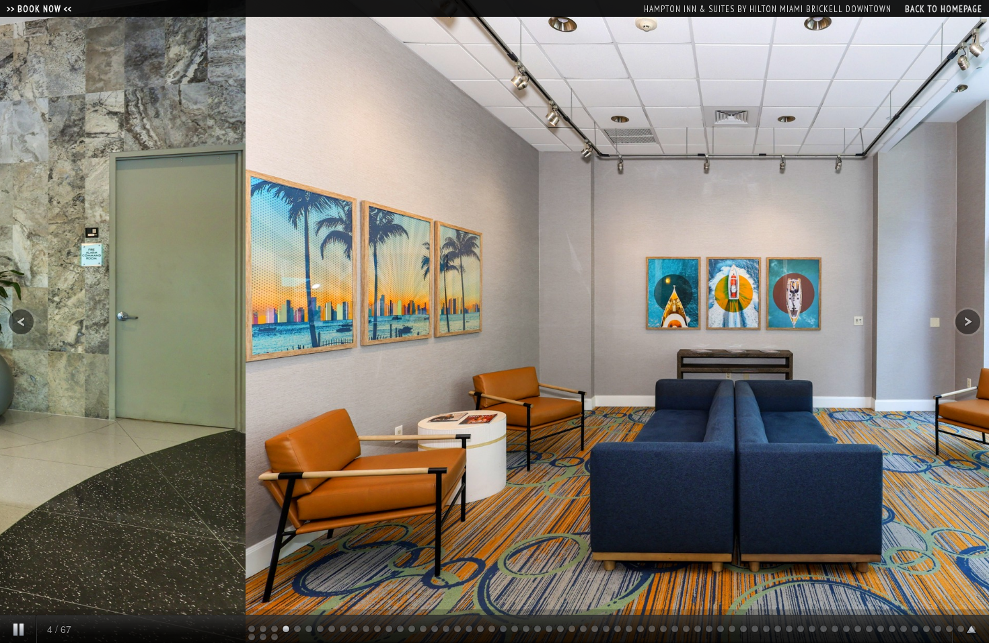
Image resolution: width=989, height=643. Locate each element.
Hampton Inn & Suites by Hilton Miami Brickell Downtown (767, 9)
